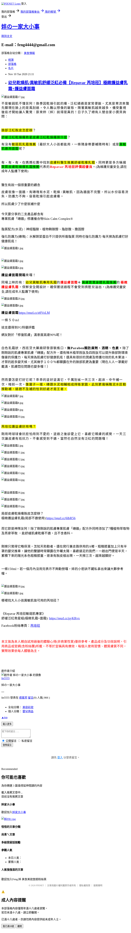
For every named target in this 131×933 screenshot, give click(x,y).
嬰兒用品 (28, 711)
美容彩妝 (28, 707)
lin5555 (5, 678)
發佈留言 (7, 745)
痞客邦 (23, 697)
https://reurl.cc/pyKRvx (64, 618)
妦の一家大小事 (20, 26)
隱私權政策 (84, 885)
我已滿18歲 (8, 926)
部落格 (12, 64)
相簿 (11, 59)
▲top (4, 717)
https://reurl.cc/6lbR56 (61, 518)
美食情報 (29, 53)
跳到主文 (6, 36)
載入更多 (7, 724)
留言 (30, 697)
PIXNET (40, 885)
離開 (19, 926)
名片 (11, 68)
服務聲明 (97, 885)
